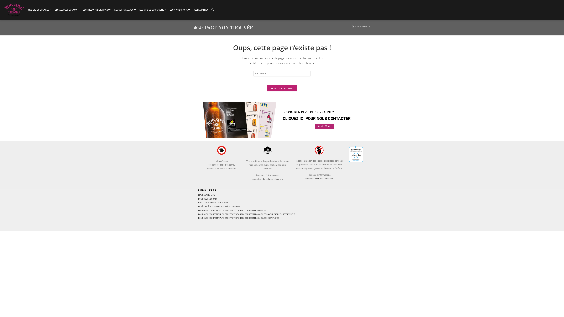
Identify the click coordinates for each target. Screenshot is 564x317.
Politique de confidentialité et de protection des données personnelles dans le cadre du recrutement (246, 214)
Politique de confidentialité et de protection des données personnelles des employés (238, 218)
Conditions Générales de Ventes (213, 203)
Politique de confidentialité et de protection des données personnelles (232, 210)
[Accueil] (353, 26)
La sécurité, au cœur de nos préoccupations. (219, 207)
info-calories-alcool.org (272, 179)
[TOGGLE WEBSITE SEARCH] (212, 10)
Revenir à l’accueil (282, 88)
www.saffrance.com (324, 178)
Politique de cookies (207, 199)
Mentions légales (206, 195)
